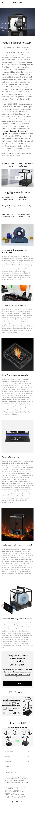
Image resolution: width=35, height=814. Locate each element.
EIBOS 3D (14, 810)
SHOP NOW (17, 683)
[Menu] (2, 2)
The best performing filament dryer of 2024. (18, 674)
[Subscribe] (29, 773)
